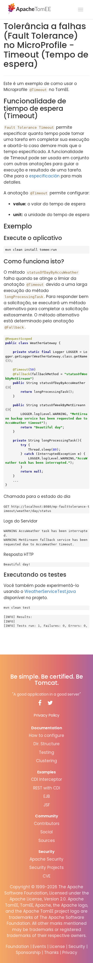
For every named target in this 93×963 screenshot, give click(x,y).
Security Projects (46, 867)
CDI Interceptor (46, 779)
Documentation (46, 728)
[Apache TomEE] (29, 8)
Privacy (69, 952)
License (57, 946)
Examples (46, 772)
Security (46, 851)
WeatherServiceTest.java (50, 591)
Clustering (46, 761)
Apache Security (46, 859)
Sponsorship (28, 952)
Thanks (51, 952)
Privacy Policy (46, 715)
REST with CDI (46, 788)
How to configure (46, 735)
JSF (46, 805)
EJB (46, 796)
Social (46, 832)
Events (39, 946)
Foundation (17, 946)
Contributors (46, 823)
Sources (46, 840)
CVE (46, 876)
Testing (46, 752)
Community (46, 816)
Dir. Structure (46, 744)
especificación (44, 176)
